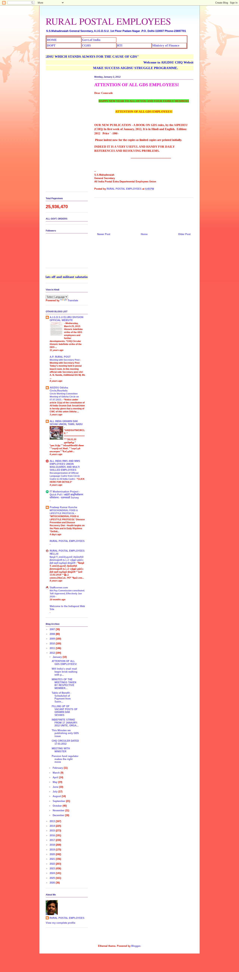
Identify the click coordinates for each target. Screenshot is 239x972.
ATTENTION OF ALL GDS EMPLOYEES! (64, 662)
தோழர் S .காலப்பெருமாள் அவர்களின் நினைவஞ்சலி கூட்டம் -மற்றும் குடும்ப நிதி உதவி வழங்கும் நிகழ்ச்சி (67, 560)
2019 (53, 849)
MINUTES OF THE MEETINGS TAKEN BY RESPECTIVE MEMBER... (64, 684)
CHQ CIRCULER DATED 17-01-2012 (65, 742)
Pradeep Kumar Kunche (63, 507)
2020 (53, 854)
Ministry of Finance (165, 45)
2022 (53, 863)
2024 (53, 873)
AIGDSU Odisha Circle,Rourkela (59, 389)
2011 (53, 648)
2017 (53, 840)
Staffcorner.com (59, 587)
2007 (53, 629)
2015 (53, 830)
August (57, 796)
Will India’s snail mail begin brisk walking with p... (64, 671)
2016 (53, 835)
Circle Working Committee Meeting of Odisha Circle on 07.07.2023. (64, 396)
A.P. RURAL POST (60, 356)
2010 (53, 643)
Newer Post (103, 234)
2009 (53, 638)
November (59, 810)
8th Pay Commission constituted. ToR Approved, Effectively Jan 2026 (67, 593)
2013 (53, 821)
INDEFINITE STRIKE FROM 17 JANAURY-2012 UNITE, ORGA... (65, 722)
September (59, 801)
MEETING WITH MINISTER (61, 750)
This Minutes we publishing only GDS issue (65, 733)
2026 (53, 882)
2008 (53, 634)
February (58, 767)
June (56, 787)
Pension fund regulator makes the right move (65, 759)
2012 (53, 652)
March (56, 772)
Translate (73, 300)
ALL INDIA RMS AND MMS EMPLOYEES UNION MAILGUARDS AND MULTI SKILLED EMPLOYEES (65, 465)
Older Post (184, 234)
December (59, 815)
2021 (53, 859)
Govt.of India (91, 40)
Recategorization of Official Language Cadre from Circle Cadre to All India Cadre (65, 476)
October (58, 805)
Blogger (135, 946)
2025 (53, 878)
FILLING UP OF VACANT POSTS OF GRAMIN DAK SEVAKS (64, 710)
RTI (119, 45)
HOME (52, 40)
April (56, 777)
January (58, 657)
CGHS (86, 45)
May (55, 782)
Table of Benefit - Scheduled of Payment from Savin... (61, 697)
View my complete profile (60, 922)
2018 (53, 844)
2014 (53, 826)
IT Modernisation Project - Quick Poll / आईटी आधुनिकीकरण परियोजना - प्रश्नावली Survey (66, 494)
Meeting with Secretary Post (65, 360)
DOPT (51, 45)
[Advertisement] (143, 213)
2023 (53, 868)
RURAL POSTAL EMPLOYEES (108, 21)
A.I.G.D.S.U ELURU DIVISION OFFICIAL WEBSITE (66, 319)
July (55, 791)
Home (144, 234)
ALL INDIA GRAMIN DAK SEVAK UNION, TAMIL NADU (66, 423)
